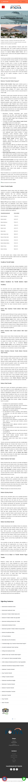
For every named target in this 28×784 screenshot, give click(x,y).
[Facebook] (17, 769)
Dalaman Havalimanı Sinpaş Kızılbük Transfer (13, 665)
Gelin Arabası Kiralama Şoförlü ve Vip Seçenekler (14, 662)
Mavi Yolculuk (5, 702)
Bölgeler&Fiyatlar (14, 757)
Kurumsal (14, 760)
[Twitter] (14, 769)
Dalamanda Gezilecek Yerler (9, 625)
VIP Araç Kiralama (6, 636)
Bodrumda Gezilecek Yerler (8, 610)
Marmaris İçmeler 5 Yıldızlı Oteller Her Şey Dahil (13, 628)
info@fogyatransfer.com (14, 745)
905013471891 (5, 1)
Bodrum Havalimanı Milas (8, 632)
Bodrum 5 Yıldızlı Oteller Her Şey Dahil (11, 617)
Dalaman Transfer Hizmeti (8, 669)
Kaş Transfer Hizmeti (7, 673)
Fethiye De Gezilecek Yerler (8, 651)
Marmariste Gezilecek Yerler (9, 606)
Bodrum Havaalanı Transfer (8, 691)
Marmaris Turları (14, 755)
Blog (14, 758)
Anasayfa (3, 16)
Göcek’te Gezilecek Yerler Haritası (10, 647)
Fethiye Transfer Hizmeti (8, 676)
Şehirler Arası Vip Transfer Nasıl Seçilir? (11, 654)
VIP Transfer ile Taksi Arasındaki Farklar (11, 658)
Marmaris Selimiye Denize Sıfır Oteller (11, 621)
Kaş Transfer (5, 699)
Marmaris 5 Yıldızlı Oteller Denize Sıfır (11, 614)
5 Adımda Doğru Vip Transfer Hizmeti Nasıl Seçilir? (14, 643)
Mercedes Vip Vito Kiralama (8, 639)
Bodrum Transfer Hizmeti (8, 687)
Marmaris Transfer (6, 695)
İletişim (14, 761)
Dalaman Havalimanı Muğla (8, 680)
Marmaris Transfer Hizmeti (8, 684)
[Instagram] (11, 769)
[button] (12, 718)
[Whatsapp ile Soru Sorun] (24, 778)
